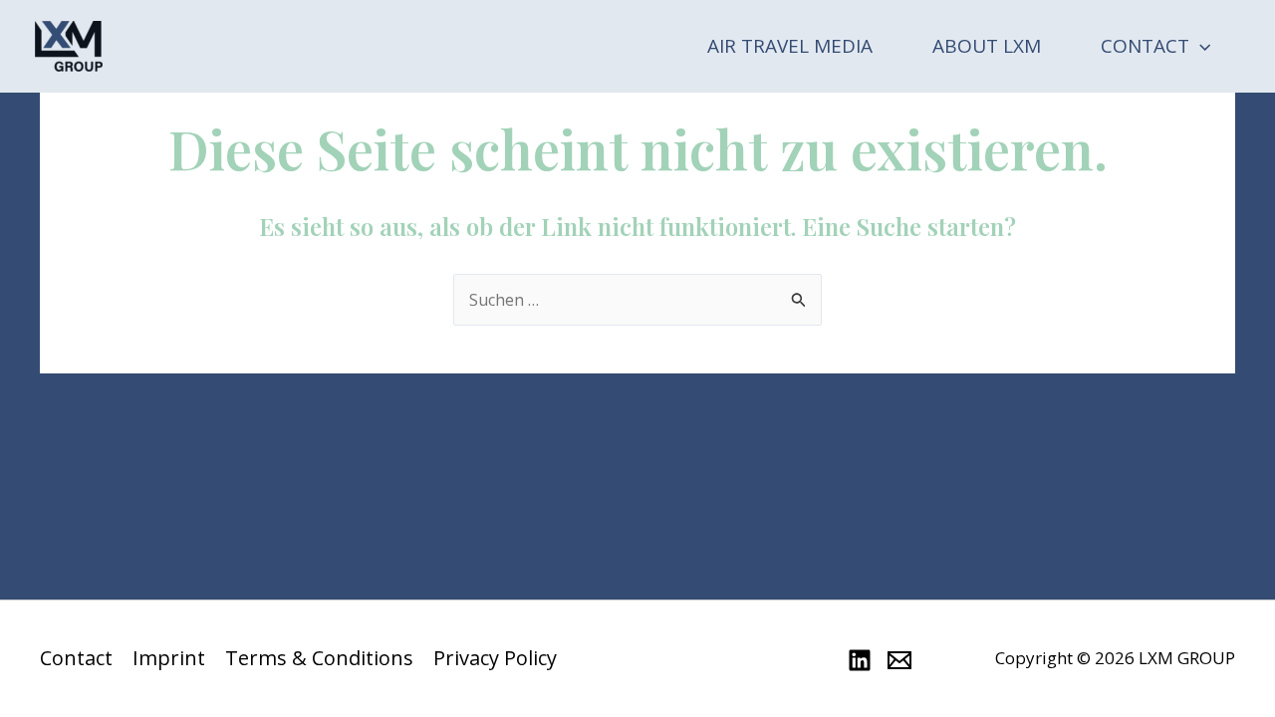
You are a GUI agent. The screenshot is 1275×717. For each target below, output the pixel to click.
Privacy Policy (495, 658)
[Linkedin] (860, 660)
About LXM (986, 46)
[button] (1199, 46)
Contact (1145, 46)
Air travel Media (790, 46)
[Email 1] (899, 660)
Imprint (168, 658)
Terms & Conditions (319, 658)
